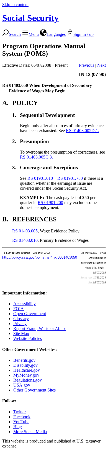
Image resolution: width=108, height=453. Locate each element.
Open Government (29, 313)
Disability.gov (25, 365)
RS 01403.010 (25, 240)
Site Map (21, 333)
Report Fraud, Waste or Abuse (39, 328)
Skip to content (15, 4)
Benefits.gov (24, 360)
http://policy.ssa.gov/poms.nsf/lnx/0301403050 (39, 257)
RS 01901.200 (50, 202)
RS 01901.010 (40, 178)
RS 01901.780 (70, 178)
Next (101, 65)
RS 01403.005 (25, 231)
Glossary (21, 318)
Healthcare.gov (26, 370)
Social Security (30, 18)
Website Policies (27, 338)
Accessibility (24, 303)
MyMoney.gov (26, 375)
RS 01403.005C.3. (36, 157)
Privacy (20, 323)
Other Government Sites (34, 390)
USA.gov (21, 385)
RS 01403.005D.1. (82, 130)
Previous (86, 65)
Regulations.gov (27, 380)
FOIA (18, 308)
